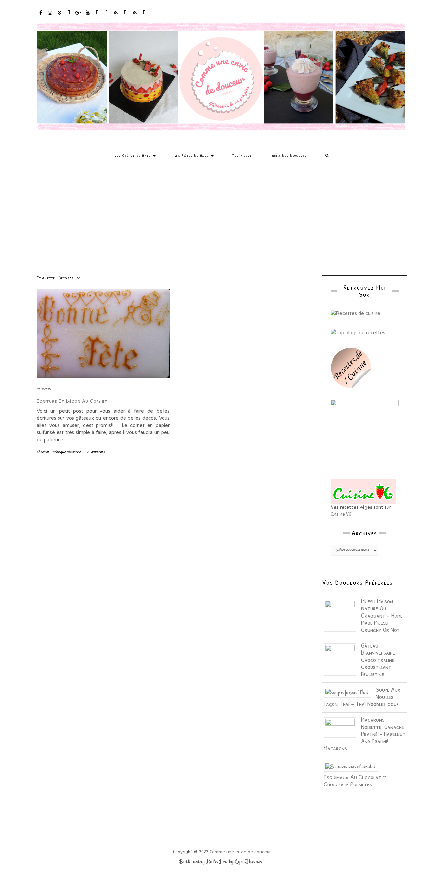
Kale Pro (217, 862)
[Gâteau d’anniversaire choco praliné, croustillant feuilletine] (342, 659)
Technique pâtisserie (66, 452)
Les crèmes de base (133, 155)
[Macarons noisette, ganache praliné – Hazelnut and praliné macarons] (342, 727)
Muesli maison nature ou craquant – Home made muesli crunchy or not (382, 615)
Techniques (242, 155)
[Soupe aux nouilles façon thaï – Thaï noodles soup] (350, 692)
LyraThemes (249, 862)
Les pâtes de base (192, 155)
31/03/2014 (44, 389)
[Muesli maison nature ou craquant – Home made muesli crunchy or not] (342, 615)
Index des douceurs (289, 155)
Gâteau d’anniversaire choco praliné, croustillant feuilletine (378, 659)
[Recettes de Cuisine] (355, 313)
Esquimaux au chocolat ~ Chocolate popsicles (355, 780)
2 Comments (96, 452)
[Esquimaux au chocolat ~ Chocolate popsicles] (353, 766)
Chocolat (43, 452)
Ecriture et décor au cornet (72, 401)
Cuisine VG (341, 514)
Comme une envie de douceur (240, 851)
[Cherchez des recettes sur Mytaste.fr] (358, 332)
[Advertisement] (222, 215)
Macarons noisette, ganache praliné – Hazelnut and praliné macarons (365, 733)
